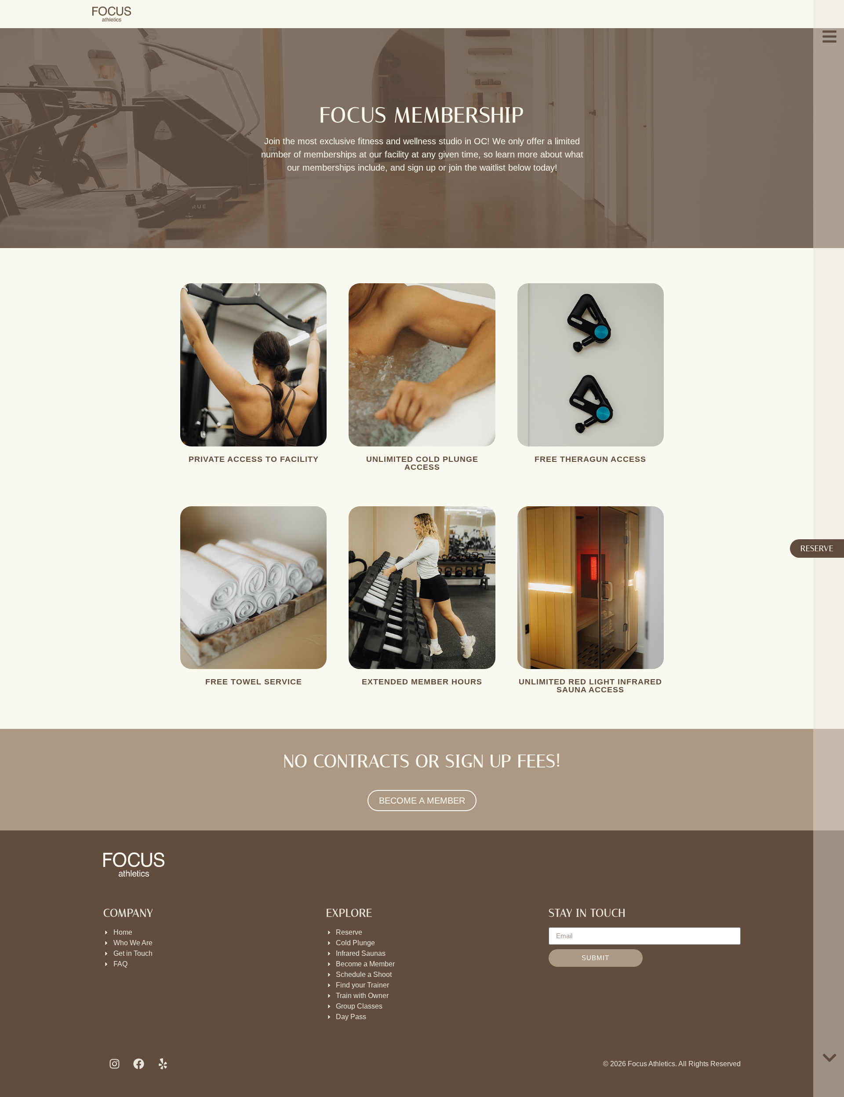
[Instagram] (114, 1064)
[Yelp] (163, 1064)
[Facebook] (138, 1064)
